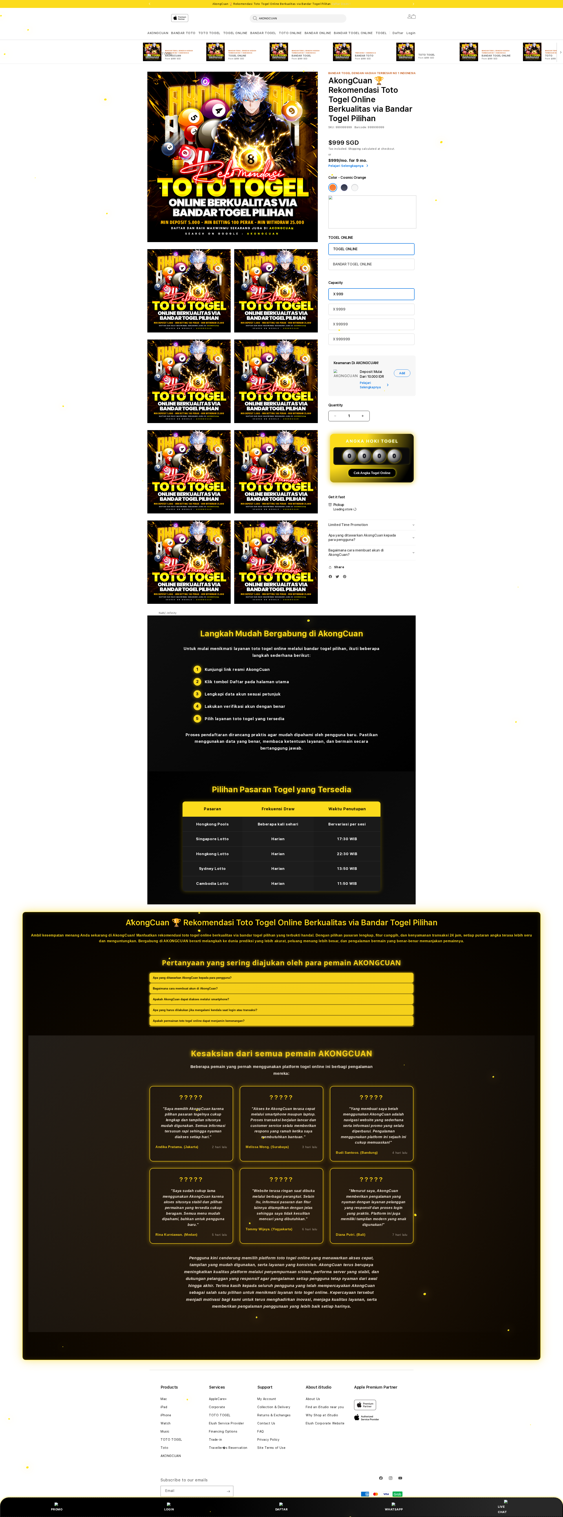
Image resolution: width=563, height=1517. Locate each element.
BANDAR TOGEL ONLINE (353, 33)
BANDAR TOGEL (263, 33)
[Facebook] (331, 577)
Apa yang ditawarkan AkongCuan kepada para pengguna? (192, 977)
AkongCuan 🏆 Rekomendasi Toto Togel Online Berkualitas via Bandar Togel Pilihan (281, 3)
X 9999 (339, 309)
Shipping (354, 148)
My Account (266, 1399)
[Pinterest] (346, 577)
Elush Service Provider (226, 1423)
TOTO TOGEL (209, 33)
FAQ (260, 1431)
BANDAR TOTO (183, 33)
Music (165, 1431)
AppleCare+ (218, 1399)
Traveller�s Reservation (228, 1447)
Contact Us (266, 1423)
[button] (157, 33)
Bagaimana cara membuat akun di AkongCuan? (185, 988)
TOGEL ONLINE (235, 33)
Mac (164, 1399)
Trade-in (215, 1439)
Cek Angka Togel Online (372, 473)
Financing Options (223, 1431)
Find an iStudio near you (325, 1407)
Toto (164, 1447)
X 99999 (340, 324)
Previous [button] (149, 4)
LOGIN (169, 1509)
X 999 (338, 294)
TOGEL (381, 33)
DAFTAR (281, 1509)
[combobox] (298, 18)
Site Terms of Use (271, 1447)
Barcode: (361, 127)
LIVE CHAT (502, 1509)
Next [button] (413, 4)
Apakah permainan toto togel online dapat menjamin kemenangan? (199, 1020)
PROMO (56, 1509)
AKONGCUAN (157, 33)
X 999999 (341, 339)
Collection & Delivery (274, 1407)
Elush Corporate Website (325, 1423)
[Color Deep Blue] (344, 187)
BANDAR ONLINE (318, 33)
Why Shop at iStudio (322, 1415)
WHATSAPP (394, 1509)
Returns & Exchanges (274, 1415)
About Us (313, 1399)
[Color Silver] (354, 187)
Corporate (217, 1407)
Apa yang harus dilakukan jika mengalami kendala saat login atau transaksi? (205, 1009)
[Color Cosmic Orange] (332, 187)
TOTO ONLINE (290, 33)
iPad (164, 1407)
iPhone (166, 1415)
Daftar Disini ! (341, 3)
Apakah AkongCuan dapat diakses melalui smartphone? (191, 999)
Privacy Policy (268, 1439)
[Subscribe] (228, 1491)
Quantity (335, 405)
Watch (166, 1423)
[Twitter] (338, 577)
